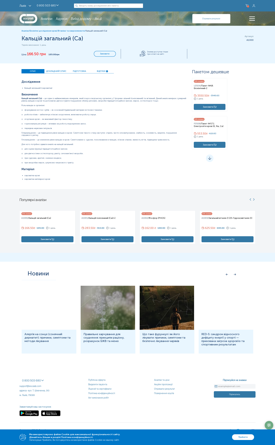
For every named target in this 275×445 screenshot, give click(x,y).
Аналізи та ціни (161, 380)
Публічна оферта (96, 380)
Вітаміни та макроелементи (71, 31)
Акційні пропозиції (163, 384)
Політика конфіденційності (101, 393)
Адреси (61, 19)
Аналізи (46, 19)
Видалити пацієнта (97, 384)
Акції (98, 19)
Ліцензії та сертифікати (99, 388)
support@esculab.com (30, 386)
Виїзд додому (81, 19)
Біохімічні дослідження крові (43, 31)
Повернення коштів (164, 393)
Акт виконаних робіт (98, 397)
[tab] (32, 71)
